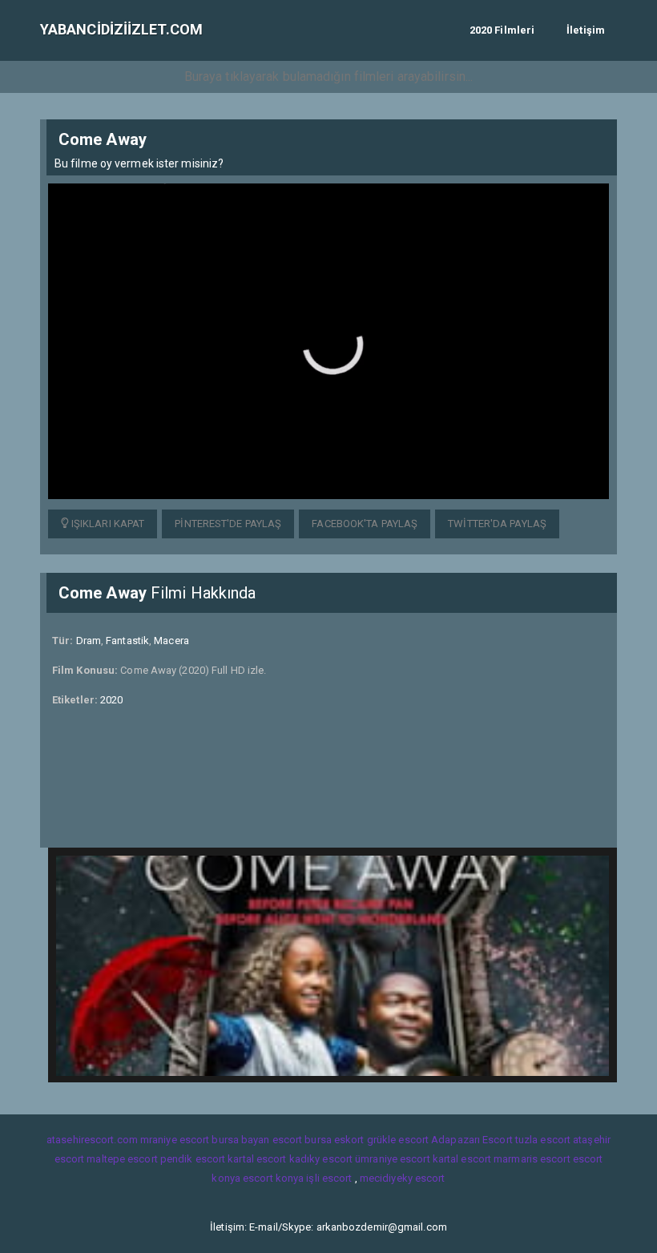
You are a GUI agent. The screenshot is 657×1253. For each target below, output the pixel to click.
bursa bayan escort (257, 1140)
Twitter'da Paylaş (497, 524)
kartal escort (257, 1159)
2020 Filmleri (502, 30)
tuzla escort (542, 1140)
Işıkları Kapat (107, 524)
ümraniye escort (392, 1159)
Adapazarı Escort (472, 1140)
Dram (88, 641)
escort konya (273, 1178)
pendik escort (192, 1159)
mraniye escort (174, 1140)
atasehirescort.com (92, 1140)
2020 (111, 700)
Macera (171, 641)
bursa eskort (334, 1140)
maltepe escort (122, 1159)
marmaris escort (532, 1159)
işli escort (329, 1178)
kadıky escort (321, 1159)
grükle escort (398, 1140)
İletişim (585, 30)
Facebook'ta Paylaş (364, 524)
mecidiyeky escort (402, 1178)
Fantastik (127, 641)
